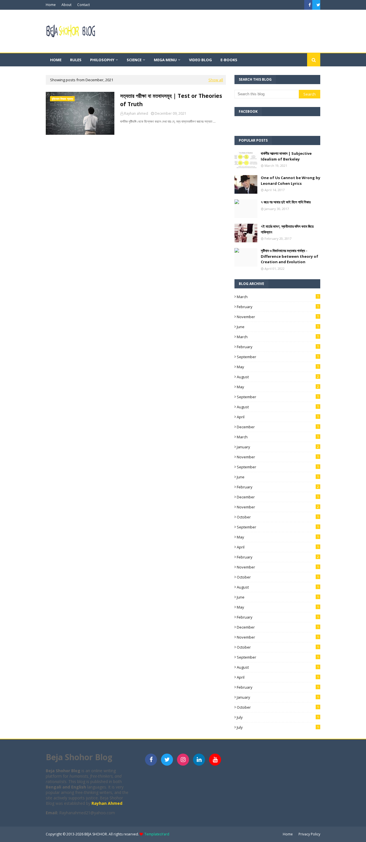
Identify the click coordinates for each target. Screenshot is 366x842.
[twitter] (317, 5)
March (278, 296)
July (278, 717)
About (66, 4)
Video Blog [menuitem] (200, 59)
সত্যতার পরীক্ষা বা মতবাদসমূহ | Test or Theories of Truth (171, 100)
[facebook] (309, 5)
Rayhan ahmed (136, 113)
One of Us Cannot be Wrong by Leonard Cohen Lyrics (290, 180)
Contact (83, 4)
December (278, 426)
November (278, 316)
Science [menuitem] (134, 59)
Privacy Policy (309, 834)
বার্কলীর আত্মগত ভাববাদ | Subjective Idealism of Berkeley (286, 156)
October (278, 517)
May (278, 366)
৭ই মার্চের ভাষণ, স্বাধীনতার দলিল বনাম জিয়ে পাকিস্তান (287, 229)
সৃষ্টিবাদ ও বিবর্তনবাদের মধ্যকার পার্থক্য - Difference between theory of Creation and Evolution (289, 256)
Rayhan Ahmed (108, 803)
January (278, 446)
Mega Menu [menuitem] (165, 59)
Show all (215, 79)
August (278, 376)
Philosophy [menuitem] (102, 59)
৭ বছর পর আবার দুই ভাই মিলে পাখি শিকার (286, 202)
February (278, 306)
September (278, 356)
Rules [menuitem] (75, 59)
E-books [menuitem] (228, 59)
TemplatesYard (156, 834)
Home (51, 4)
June (278, 326)
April (278, 416)
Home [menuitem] (55, 59)
